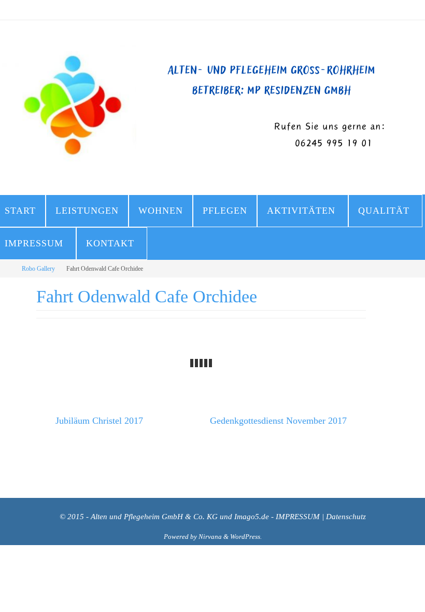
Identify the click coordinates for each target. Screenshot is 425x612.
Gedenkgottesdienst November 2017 (279, 419)
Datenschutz (346, 516)
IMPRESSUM (298, 516)
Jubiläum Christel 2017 (98, 419)
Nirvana (210, 536)
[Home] (7, 268)
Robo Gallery (38, 268)
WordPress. (246, 536)
